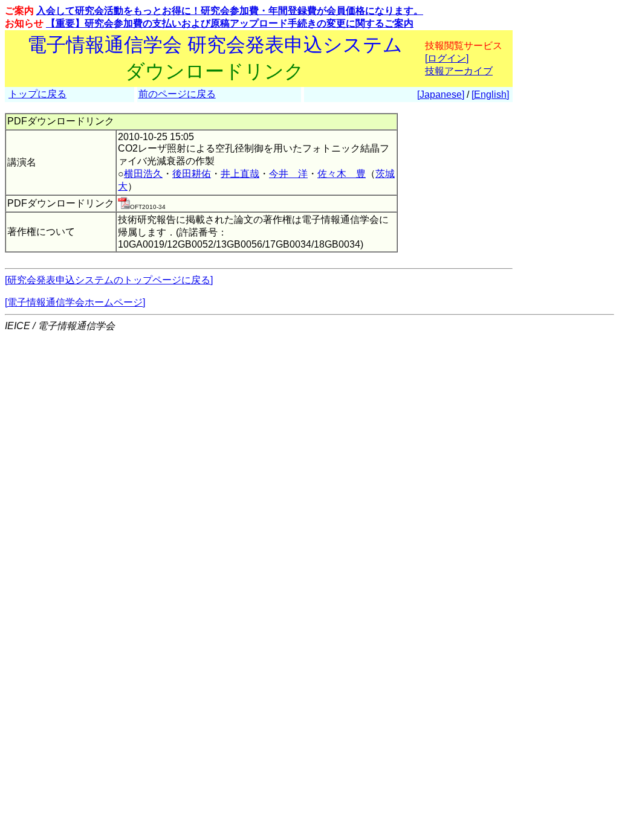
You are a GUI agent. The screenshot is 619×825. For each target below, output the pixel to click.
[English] (490, 94)
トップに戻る (37, 94)
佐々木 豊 (341, 174)
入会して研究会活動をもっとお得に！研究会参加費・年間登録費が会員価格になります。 (229, 10)
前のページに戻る (177, 94)
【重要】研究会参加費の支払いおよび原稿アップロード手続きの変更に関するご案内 (229, 23)
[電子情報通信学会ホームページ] (75, 302)
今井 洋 (288, 174)
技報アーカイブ (459, 71)
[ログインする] (124, 206)
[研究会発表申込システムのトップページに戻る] (109, 280)
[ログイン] (446, 58)
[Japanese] (440, 94)
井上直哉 (240, 174)
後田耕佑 (191, 174)
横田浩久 (143, 174)
